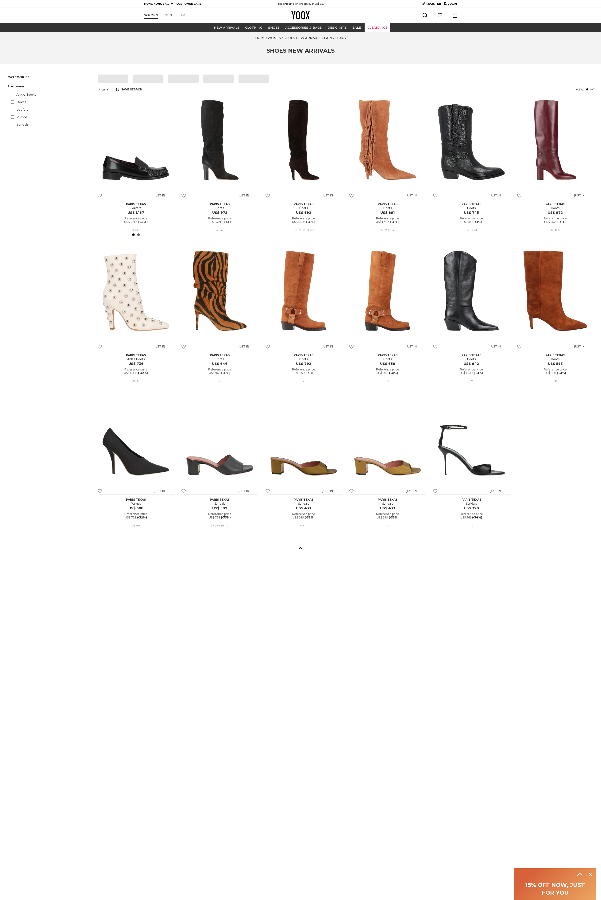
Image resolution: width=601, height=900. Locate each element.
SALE (356, 27)
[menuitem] (151, 15)
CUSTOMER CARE (188, 3)
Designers (337, 27)
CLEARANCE (377, 27)
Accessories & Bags (303, 27)
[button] (50, 86)
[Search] (425, 15)
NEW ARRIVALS (226, 27)
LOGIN (450, 4)
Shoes (274, 27)
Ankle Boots (26, 94)
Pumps (21, 117)
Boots (21, 102)
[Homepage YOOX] (300, 15)
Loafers (22, 109)
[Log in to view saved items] (440, 15)
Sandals (22, 124)
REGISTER (433, 3)
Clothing (253, 27)
